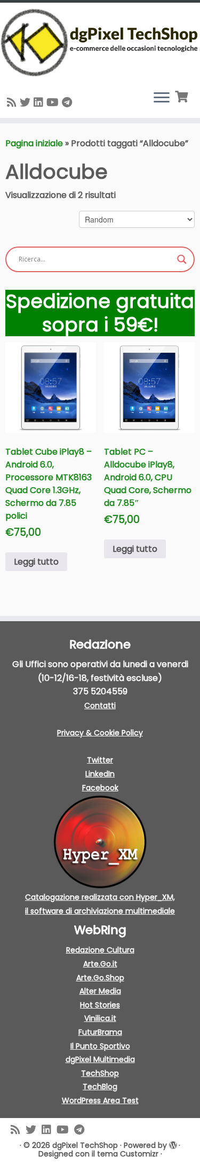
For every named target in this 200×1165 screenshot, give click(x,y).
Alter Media (100, 991)
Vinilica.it (100, 1018)
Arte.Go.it (100, 963)
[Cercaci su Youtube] (54, 102)
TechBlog (100, 1086)
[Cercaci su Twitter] (27, 102)
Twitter (100, 760)
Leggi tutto (36, 562)
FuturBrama (100, 1032)
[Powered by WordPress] (173, 1144)
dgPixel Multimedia (100, 1059)
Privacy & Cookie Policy (100, 732)
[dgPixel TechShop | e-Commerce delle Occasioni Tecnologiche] (100, 42)
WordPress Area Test (100, 1100)
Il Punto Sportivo (100, 1046)
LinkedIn (100, 773)
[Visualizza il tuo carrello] (182, 95)
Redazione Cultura (100, 950)
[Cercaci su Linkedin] (40, 102)
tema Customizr (127, 1154)
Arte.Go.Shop (100, 977)
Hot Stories (100, 1005)
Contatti (100, 705)
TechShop (100, 1073)
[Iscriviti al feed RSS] (13, 102)
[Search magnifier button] (181, 259)
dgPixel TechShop (85, 1145)
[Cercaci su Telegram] (68, 102)
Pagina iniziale (34, 143)
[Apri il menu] (162, 99)
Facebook (100, 787)
